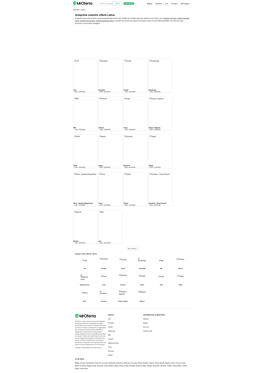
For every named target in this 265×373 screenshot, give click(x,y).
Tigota (151, 165)
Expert (110, 355)
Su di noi (146, 327)
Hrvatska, (83, 366)
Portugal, (132, 366)
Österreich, (127, 363)
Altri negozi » (185, 3)
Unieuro (101, 128)
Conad (126, 90)
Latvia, (106, 366)
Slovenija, (163, 366)
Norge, (121, 366)
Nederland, (112, 363)
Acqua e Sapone (154, 128)
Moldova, (111, 366)
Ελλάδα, (105, 363)
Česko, (157, 363)
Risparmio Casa (113, 343)
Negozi (149, 3)
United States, (177, 366)
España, (168, 363)
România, (139, 366)
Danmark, (98, 363)
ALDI (75, 165)
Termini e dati (147, 331)
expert (101, 165)
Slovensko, (156, 366)
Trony (101, 203)
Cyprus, (152, 363)
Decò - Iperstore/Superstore (83, 203)
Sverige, (150, 366)
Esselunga (152, 90)
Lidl (166, 3)
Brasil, (141, 363)
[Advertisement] (132, 42)
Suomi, (173, 363)
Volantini (158, 3)
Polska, (126, 366)
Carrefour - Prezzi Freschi (157, 203)
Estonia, (162, 363)
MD (74, 128)
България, (135, 363)
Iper (100, 241)
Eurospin (174, 3)
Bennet (76, 241)
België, (77, 363)
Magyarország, (92, 366)
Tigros (126, 203)
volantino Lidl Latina (169, 18)
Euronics (127, 165)
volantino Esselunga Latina (104, 21)
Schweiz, (146, 363)
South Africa (84, 368)
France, (179, 363)
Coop (125, 128)
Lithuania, (100, 366)
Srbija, (144, 366)
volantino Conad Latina (87, 21)
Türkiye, (170, 366)
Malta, (117, 366)
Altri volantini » (132, 248)
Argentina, (119, 363)
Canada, (83, 363)
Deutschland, (90, 363)
